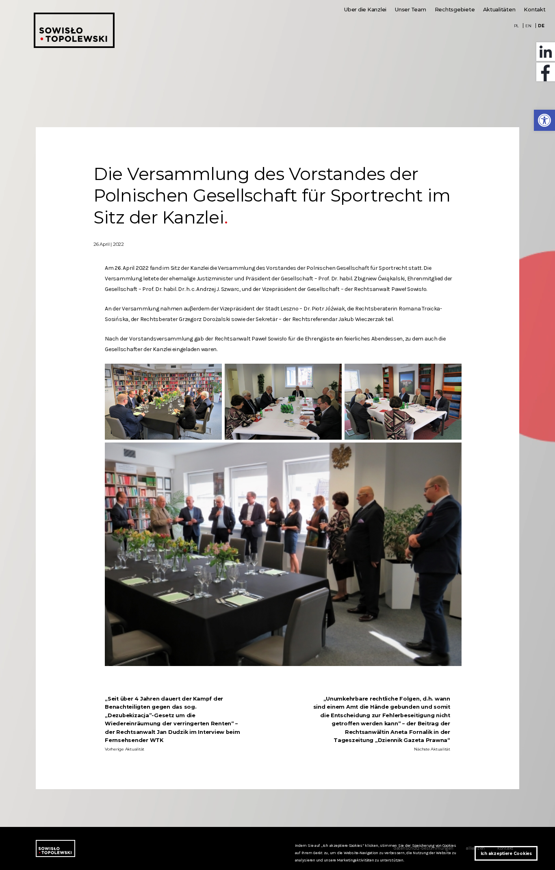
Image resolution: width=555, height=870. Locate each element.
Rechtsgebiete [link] (455, 10)
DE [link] (541, 25)
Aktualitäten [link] (499, 10)
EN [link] (528, 25)
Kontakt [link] (534, 10)
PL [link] (516, 25)
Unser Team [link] (410, 10)
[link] (544, 120)
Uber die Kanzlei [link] (365, 10)
